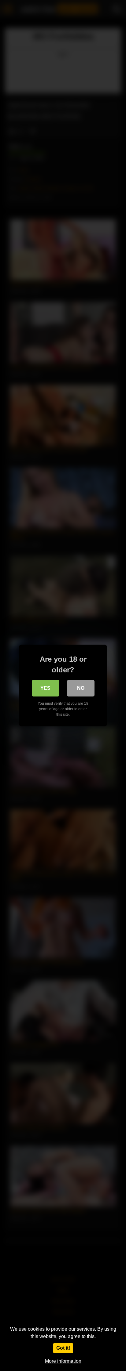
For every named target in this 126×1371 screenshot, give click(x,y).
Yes (45, 688)
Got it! (63, 1348)
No (80, 688)
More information (63, 1361)
